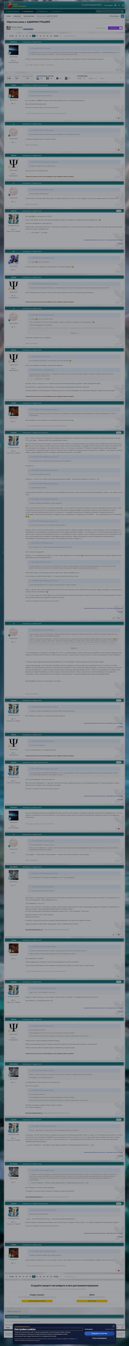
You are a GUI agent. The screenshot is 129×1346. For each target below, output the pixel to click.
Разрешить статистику (99, 1333)
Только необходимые (99, 1338)
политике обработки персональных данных (27, 1340)
